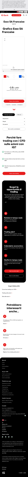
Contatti (4, 405)
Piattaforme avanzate (7, 392)
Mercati (19, 114)
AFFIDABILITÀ (20, 104)
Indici (3, 362)
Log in (26, 11)
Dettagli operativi (8, 114)
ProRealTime (5, 389)
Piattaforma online (6, 383)
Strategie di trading (6, 402)
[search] (24, 15)
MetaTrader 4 (5, 391)
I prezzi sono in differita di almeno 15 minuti (14, 90)
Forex (3, 364)
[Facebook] (3, 437)
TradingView (5, 387)
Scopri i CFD (5, 371)
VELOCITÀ (8, 104)
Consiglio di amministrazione (9, 411)
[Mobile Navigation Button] (26, 15)
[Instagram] (6, 437)
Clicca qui (8, 415)
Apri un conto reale (16, 15)
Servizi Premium (6, 375)
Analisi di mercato (6, 398)
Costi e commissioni (6, 374)
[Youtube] (9, 437)
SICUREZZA (14, 104)
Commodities (5, 366)
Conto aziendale (6, 377)
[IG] (5, 15)
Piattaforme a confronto (7, 394)
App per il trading (6, 385)
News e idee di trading (7, 400)
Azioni (3, 368)
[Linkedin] (12, 437)
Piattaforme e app (6, 381)
